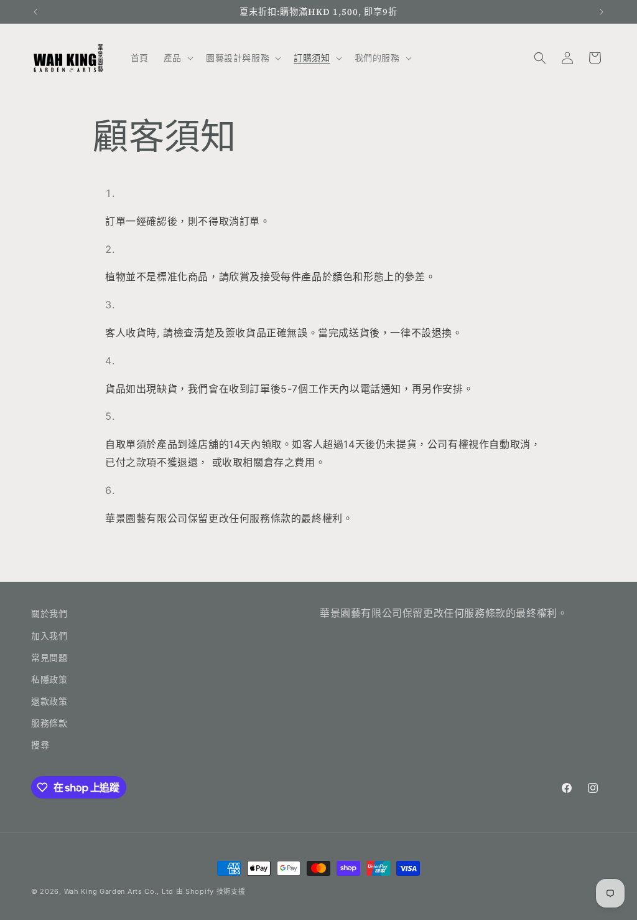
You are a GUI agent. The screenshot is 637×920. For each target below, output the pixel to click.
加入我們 (49, 635)
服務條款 (49, 723)
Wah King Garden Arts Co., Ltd (119, 891)
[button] (177, 58)
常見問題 (49, 657)
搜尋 (40, 744)
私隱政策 (49, 679)
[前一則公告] (35, 12)
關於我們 (49, 613)
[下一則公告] (601, 12)
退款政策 (49, 701)
